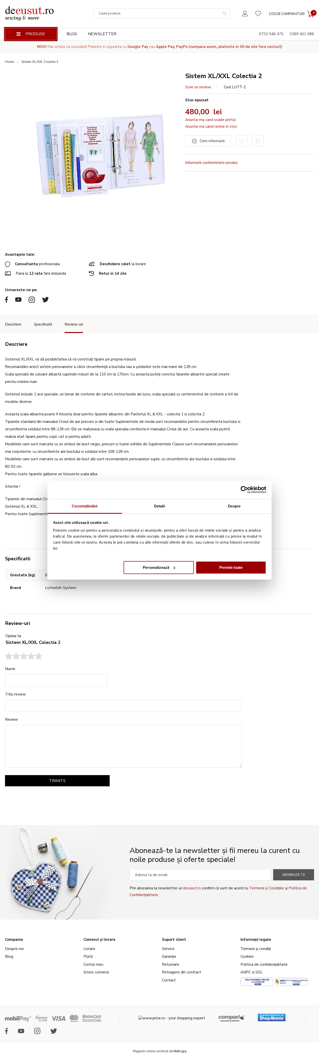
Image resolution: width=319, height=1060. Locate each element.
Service (168, 948)
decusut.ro (192, 888)
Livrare (89, 948)
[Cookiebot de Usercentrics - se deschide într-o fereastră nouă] (244, 489)
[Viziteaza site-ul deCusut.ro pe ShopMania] (271, 1016)
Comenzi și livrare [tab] (99, 939)
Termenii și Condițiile (266, 888)
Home (9, 62)
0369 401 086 (302, 33)
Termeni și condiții (255, 948)
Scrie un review (198, 87)
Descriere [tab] (16, 344)
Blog (72, 34)
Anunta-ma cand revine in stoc (211, 126)
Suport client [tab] (174, 939)
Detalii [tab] (159, 506)
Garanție (169, 956)
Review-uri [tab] (17, 623)
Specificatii (43, 324)
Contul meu (93, 964)
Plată (88, 956)
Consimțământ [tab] (84, 506)
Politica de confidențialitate (264, 964)
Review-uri (74, 324)
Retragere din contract (181, 972)
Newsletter (102, 34)
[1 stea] (8, 656)
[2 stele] (12, 656)
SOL (259, 972)
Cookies (247, 956)
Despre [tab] (234, 506)
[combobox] (161, 13)
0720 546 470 (271, 33)
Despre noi (14, 948)
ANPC (245, 972)
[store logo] (29, 13)
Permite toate (230, 567)
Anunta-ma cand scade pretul (210, 119)
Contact (169, 980)
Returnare (170, 964)
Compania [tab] (14, 939)
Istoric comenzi (96, 972)
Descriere (13, 324)
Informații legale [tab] (255, 939)
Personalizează (156, 567)
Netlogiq (180, 1051)
